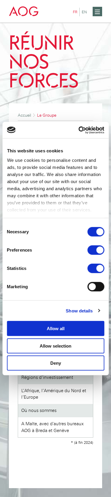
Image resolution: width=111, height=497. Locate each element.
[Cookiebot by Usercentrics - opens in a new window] (79, 130)
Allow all (56, 328)
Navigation (67, 3)
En (85, 11)
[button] (97, 11)
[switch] (95, 250)
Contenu (87, 3)
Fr (76, 11)
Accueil (24, 115)
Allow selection (55, 345)
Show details (79, 310)
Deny (55, 363)
